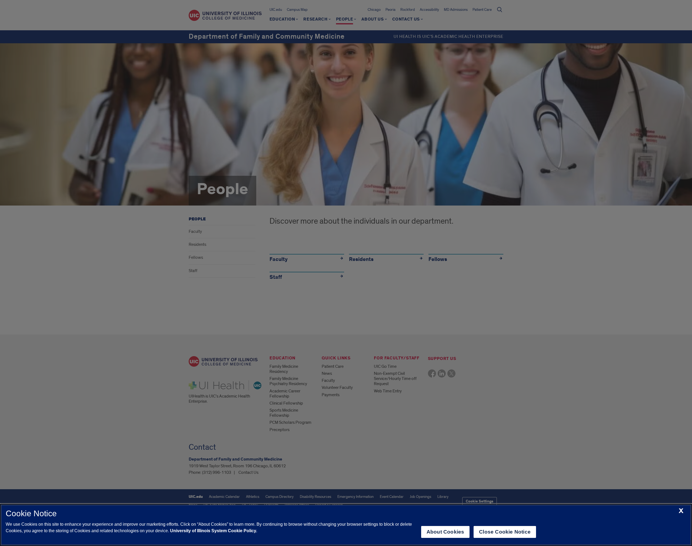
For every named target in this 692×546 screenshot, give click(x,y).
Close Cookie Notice (505, 532)
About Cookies (445, 532)
